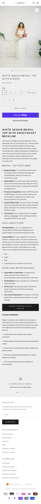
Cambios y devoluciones (10, 478)
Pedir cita (5, 441)
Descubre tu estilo (8, 452)
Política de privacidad (9, 470)
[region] (20, 383)
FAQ (3, 445)
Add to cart (20, 108)
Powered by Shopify (27, 489)
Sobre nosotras (7, 434)
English (29, 484)
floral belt (14, 216)
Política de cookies (8, 467)
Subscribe (10, 422)
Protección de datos (9, 474)
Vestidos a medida (8, 449)
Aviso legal (5, 463)
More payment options (20, 120)
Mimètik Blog (6, 438)
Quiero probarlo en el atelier (20, 307)
